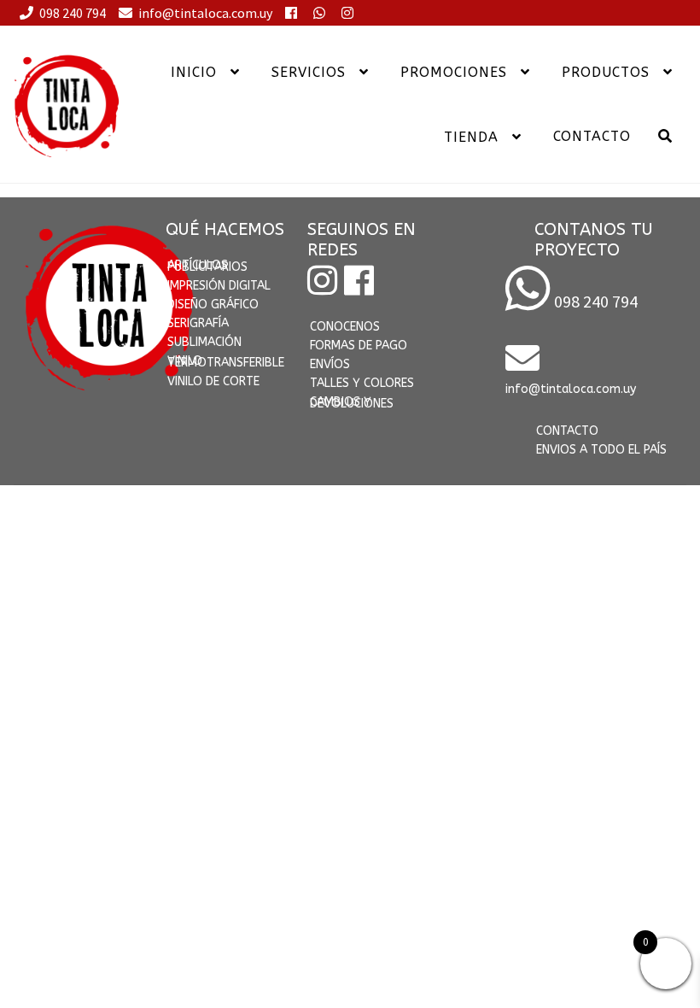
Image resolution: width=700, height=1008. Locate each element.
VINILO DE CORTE (213, 381)
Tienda (471, 137)
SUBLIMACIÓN (204, 342)
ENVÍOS (330, 364)
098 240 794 (73, 12)
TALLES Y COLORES (362, 383)
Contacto (592, 136)
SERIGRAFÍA (198, 323)
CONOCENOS (345, 326)
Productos (606, 72)
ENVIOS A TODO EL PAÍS (601, 449)
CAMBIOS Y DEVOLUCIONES (352, 403)
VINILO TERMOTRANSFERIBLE (225, 362)
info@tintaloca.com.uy (206, 12)
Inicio (194, 72)
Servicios (308, 72)
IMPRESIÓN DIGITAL (219, 285)
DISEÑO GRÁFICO (213, 304)
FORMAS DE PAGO (358, 345)
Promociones (453, 72)
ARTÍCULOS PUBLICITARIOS (207, 266)
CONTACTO (567, 431)
